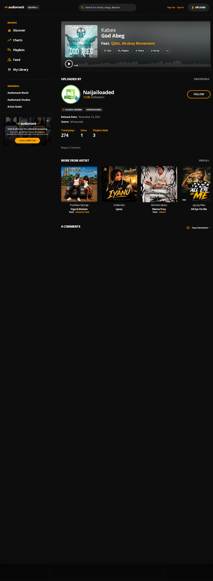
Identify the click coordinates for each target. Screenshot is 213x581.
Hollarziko (119, 205)
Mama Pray (159, 209)
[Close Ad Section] (47, 120)
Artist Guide (14, 106)
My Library (20, 69)
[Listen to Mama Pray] (159, 184)
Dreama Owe (82, 211)
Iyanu (119, 209)
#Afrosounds (93, 109)
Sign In (180, 7)
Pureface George (79, 205)
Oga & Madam (79, 209)
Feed (16, 60)
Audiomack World (17, 92)
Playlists (19, 50)
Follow (199, 94)
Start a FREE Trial (27, 140)
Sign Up (171, 7)
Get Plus (33, 7)
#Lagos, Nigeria (73, 109)
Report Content (71, 147)
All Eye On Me (199, 209)
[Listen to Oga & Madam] (79, 184)
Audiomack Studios (18, 99)
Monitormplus (159, 205)
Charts (17, 40)
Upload (200, 7)
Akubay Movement (138, 43)
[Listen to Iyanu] (119, 184)
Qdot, (116, 43)
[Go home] (14, 7)
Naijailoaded (98, 92)
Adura (162, 211)
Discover (19, 30)
